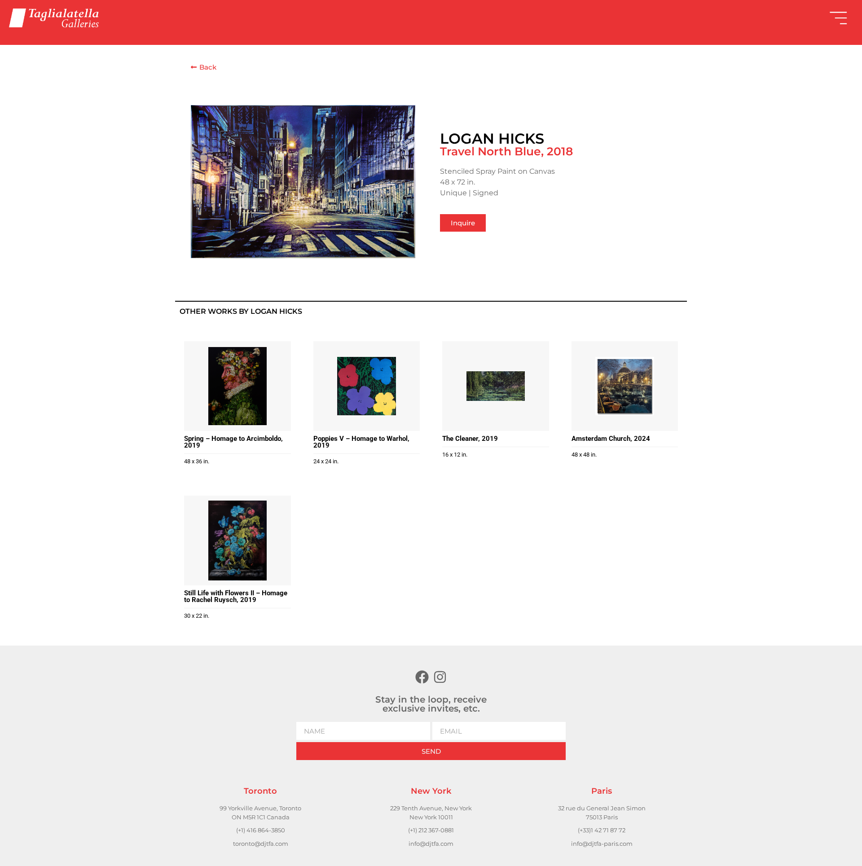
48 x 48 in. (584, 454)
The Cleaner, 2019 (470, 439)
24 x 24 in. (326, 461)
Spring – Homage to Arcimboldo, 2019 (233, 442)
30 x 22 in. (196, 615)
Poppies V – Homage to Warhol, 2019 (361, 442)
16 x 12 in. (454, 454)
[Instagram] (440, 677)
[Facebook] (422, 677)
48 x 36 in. (196, 461)
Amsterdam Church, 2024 (611, 439)
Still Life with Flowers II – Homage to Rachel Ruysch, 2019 (235, 596)
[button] (642, 17)
